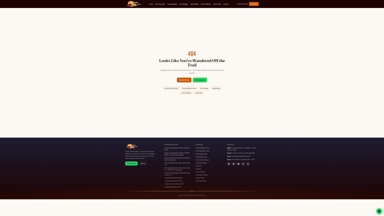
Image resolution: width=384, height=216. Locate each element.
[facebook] (229, 164)
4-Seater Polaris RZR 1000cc (173, 181)
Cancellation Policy (202, 175)
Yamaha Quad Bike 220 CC (172, 187)
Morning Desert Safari (189, 88)
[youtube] (238, 164)
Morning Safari (160, 4)
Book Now (253, 4)
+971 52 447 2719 (242, 4)
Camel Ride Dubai (201, 163)
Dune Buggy (184, 4)
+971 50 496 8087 (249, 153)
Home (151, 4)
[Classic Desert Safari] (133, 4)
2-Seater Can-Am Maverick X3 (174, 184)
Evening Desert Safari (171, 88)
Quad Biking (194, 4)
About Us (199, 166)
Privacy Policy (200, 178)
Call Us (143, 163)
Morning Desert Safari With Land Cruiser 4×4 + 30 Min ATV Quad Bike (177, 169)
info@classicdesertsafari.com (240, 156)
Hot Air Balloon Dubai (202, 160)
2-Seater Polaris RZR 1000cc (173, 178)
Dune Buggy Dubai (201, 154)
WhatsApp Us (200, 80)
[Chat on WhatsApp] (379, 211)
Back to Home (184, 80)
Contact (226, 4)
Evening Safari (172, 4)
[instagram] (233, 164)
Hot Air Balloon (206, 4)
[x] (248, 164)
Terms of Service (201, 181)
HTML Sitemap (200, 172)
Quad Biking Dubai (201, 157)
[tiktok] (243, 164)
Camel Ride (217, 4)
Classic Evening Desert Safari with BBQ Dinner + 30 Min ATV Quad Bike (176, 154)
